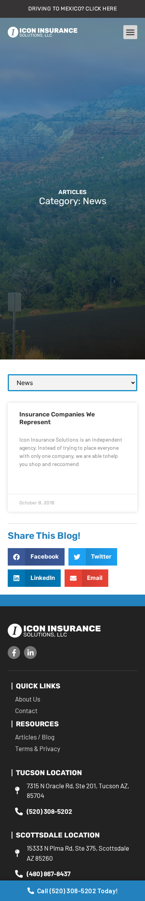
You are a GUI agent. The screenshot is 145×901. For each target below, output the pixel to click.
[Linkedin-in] (30, 652)
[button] (130, 32)
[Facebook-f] (14, 652)
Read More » (32, 482)
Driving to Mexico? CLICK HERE (72, 8)
